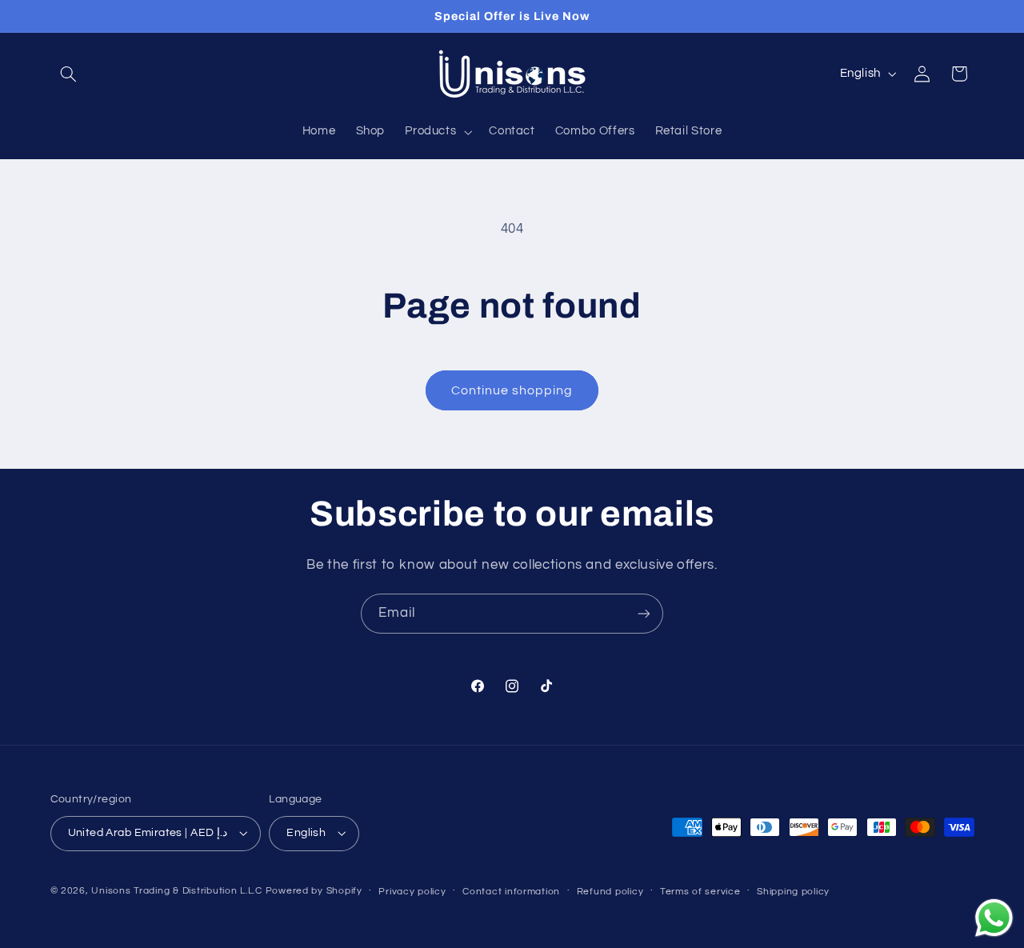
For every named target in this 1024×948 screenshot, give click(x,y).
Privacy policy (412, 891)
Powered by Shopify (314, 890)
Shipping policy (793, 891)
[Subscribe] (644, 613)
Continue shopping (512, 390)
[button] (68, 73)
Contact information (511, 891)
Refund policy (610, 891)
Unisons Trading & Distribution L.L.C (176, 890)
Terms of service (700, 891)
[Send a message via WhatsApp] (994, 918)
